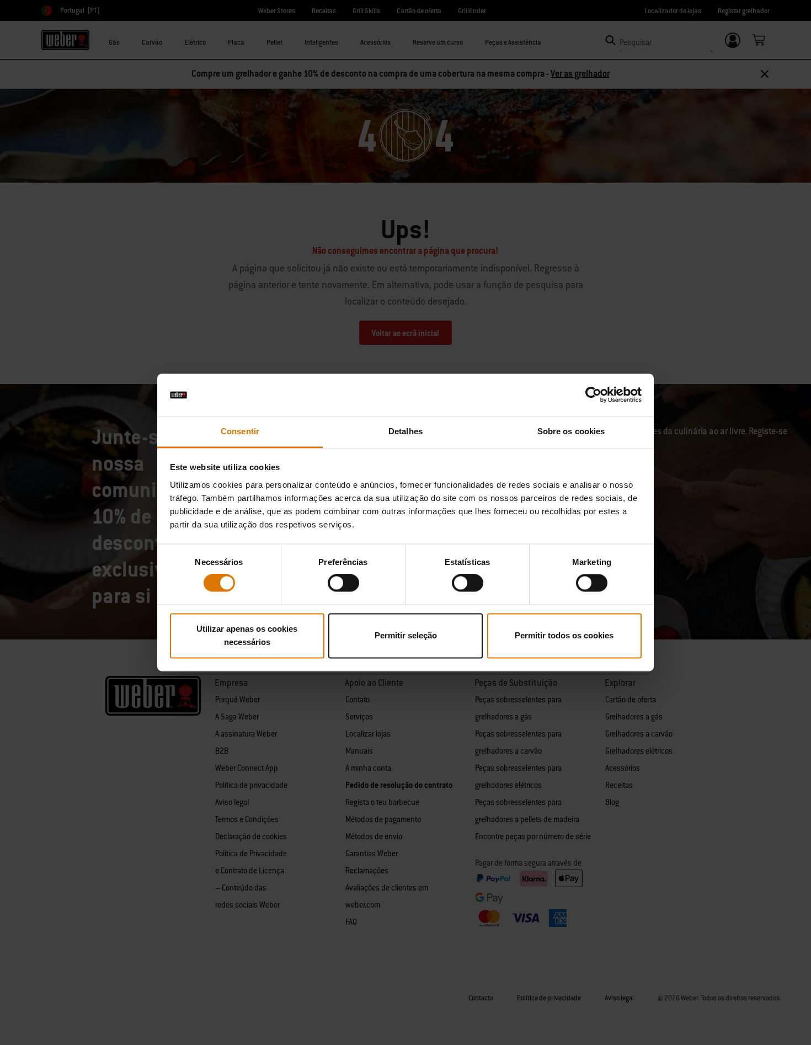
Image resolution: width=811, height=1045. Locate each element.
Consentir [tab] (240, 431)
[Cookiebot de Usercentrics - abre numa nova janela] (593, 395)
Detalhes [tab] (405, 431)
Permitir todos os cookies (564, 635)
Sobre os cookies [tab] (571, 431)
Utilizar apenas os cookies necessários (246, 635)
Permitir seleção (406, 635)
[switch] (343, 583)
